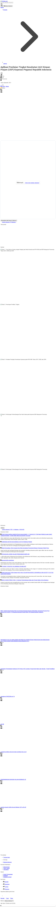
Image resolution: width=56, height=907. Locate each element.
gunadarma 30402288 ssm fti (8, 696)
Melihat (2, 527)
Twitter (6, 886)
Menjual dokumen (7, 862)
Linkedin (6, 881)
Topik (7, 898)
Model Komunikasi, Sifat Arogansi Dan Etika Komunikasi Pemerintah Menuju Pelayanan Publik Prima (25, 548)
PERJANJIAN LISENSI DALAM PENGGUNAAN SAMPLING (15, 554)
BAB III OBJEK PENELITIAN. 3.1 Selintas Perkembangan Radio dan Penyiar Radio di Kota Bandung (25, 580)
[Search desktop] (2, 4)
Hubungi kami (6, 867)
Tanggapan (6, 869)
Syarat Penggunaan (8, 874)
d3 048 (2, 724)
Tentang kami (6, 857)
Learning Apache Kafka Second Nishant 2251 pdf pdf (13, 807)
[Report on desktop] (1, 74)
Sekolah (2, 898)
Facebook (7, 884)
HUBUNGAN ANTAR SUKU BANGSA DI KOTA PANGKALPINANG (17, 542)
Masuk (2, 7)
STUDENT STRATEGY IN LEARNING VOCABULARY (14, 566)
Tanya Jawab (6, 868)
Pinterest (7, 889)
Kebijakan (5, 875)
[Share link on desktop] (2, 73)
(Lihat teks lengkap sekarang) (32, 182)
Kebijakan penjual (7, 877)
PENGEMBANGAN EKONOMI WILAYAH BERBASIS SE (13, 779)
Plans (11, 898)
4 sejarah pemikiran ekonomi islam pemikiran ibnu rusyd (13, 752)
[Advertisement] (6, 113)
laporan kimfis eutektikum (8, 560)
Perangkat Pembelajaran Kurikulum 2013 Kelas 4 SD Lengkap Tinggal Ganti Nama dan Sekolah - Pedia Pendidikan (28, 668)
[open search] (2, 6)
